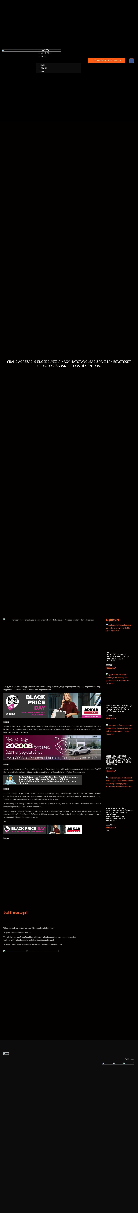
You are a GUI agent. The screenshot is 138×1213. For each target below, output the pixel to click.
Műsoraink (46, 53)
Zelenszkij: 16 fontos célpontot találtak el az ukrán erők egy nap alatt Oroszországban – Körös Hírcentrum (119, 760)
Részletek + (111, 667)
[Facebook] (131, 60)
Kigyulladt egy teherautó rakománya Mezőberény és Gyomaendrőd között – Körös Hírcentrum (119, 708)
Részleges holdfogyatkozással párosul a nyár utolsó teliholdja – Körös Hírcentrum (117, 657)
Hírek (43, 56)
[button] (58, 59)
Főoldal (45, 50)
